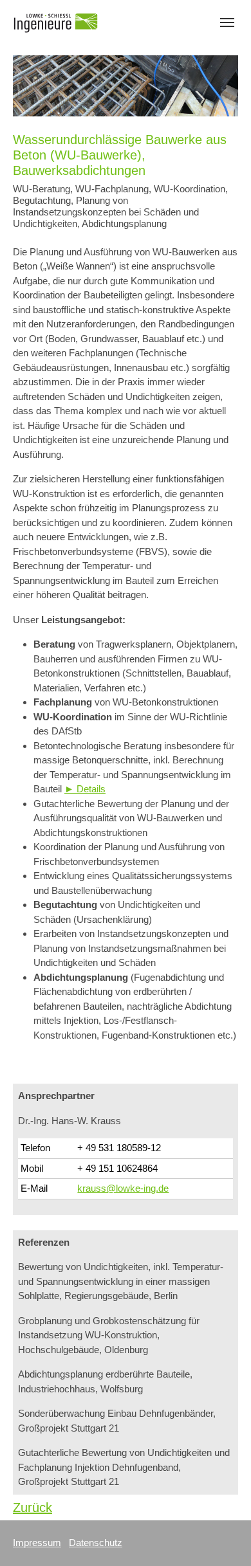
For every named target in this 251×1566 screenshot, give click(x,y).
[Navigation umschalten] (227, 22)
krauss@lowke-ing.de (123, 1188)
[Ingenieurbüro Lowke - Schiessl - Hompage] (55, 22)
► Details (85, 788)
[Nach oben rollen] (223, 1538)
